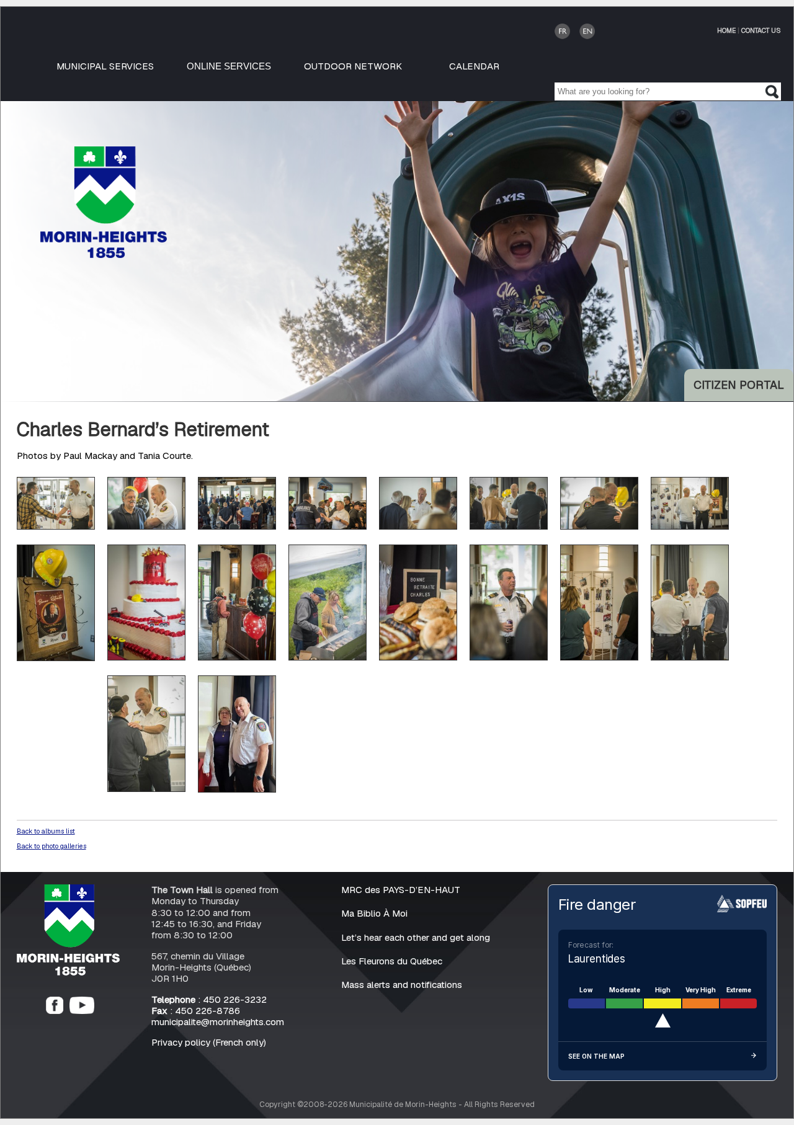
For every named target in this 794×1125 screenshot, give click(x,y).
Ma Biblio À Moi (374, 913)
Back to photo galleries (51, 846)
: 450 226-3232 (209, 999)
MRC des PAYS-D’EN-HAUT (400, 890)
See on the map (596, 1056)
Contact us (761, 30)
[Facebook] (54, 1010)
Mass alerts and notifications (401, 984)
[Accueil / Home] (103, 254)
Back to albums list (46, 831)
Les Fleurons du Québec (391, 961)
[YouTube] (81, 1010)
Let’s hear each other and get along (415, 937)
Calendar (474, 66)
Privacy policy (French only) (208, 1042)
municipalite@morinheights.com (217, 1022)
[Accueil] (68, 972)
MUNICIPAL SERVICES (105, 66)
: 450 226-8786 (195, 1010)
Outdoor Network (353, 66)
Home (726, 30)
